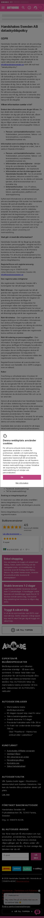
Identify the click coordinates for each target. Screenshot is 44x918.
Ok (22, 477)
